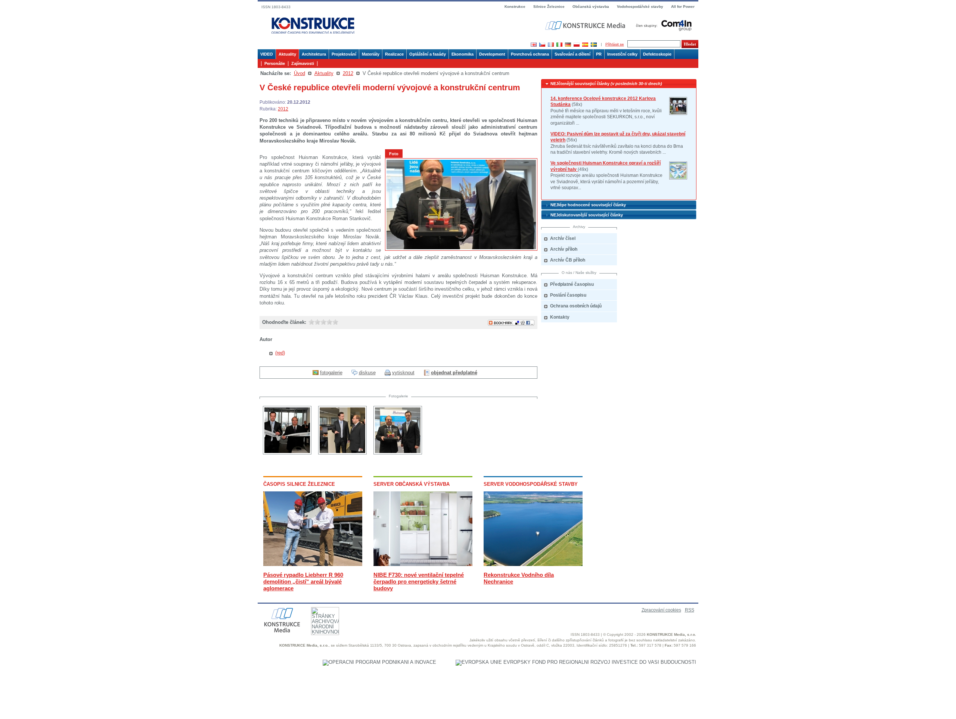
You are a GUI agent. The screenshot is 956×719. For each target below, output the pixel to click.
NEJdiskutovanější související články (586, 215)
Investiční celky (622, 54)
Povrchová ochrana (530, 54)
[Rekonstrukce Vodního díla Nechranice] (533, 564)
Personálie (274, 63)
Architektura (314, 54)
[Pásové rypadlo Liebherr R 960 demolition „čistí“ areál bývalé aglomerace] (312, 564)
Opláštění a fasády (427, 54)
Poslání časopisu (568, 295)
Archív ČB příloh (567, 260)
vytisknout (403, 372)
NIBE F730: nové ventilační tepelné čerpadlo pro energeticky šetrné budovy (418, 581)
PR (599, 54)
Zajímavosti (302, 63)
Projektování (344, 54)
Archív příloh (563, 249)
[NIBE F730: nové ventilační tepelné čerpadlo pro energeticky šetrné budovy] (422, 564)
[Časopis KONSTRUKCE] (313, 26)
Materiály (370, 54)
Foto (393, 153)
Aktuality (287, 54)
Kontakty (559, 317)
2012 (348, 73)
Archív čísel (562, 238)
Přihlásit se (614, 44)
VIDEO (266, 54)
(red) (280, 353)
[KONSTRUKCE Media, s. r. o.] (586, 25)
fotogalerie (331, 372)
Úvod (299, 73)
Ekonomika (462, 54)
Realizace (394, 54)
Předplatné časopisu (572, 284)
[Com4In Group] (662, 25)
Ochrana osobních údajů (576, 306)
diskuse (367, 372)
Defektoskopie (657, 54)
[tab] (618, 83)
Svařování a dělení (572, 54)
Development (492, 54)
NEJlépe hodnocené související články (588, 205)
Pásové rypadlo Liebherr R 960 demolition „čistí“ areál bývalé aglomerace (303, 581)
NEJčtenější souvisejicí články (606, 83)
